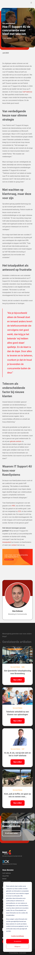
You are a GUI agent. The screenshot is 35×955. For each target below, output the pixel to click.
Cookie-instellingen (17, 936)
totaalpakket (6, 542)
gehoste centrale (15, 441)
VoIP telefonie (27, 92)
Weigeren (17, 946)
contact (14, 545)
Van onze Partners (8, 23)
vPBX (13, 506)
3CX (19, 511)
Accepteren (17, 941)
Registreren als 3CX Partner (9, 864)
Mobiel (4, 879)
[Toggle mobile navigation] (31, 2)
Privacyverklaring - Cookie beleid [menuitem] (17, 953)
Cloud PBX (5, 876)
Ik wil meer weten (11, 833)
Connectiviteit (6, 881)
